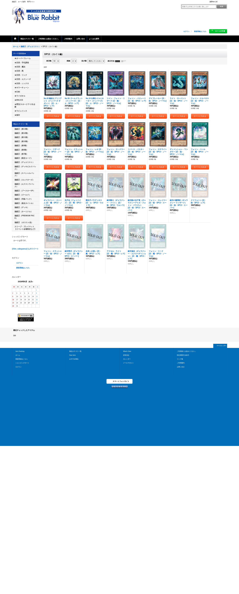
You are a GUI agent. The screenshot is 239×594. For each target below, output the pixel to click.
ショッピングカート (22, 363)
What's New (127, 351)
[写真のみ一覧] (118, 61)
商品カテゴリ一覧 (75, 351)
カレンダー (127, 359)
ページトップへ (221, 345)
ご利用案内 (181, 363)
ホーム (17, 355)
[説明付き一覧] (124, 61)
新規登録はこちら (200, 31)
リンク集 (180, 359)
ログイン (186, 31)
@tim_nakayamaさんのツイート (25, 249)
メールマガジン (128, 363)
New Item (72, 355)
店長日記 (126, 355)
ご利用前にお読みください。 (187, 351)
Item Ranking (19, 351)
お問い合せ (181, 367)
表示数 (49, 61)
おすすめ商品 (73, 359)
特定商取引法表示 (183, 355)
